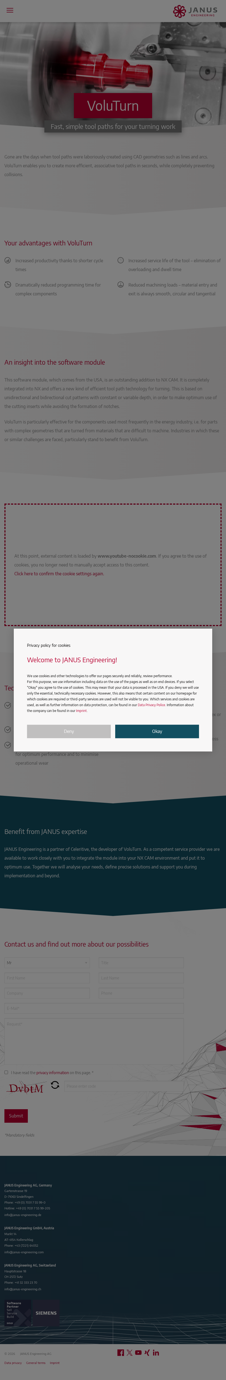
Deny (69, 731)
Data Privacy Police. (152, 705)
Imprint (81, 711)
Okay (157, 731)
